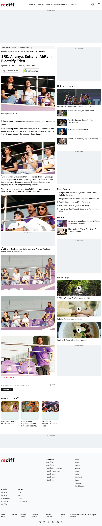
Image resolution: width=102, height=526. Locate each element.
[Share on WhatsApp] (40, 522)
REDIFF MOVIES (8, 66)
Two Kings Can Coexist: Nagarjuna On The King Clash (79, 210)
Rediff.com (79, 515)
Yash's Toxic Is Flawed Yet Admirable (74, 202)
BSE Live (4, 492)
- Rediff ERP (50, 480)
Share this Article (12, 71)
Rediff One (50, 465)
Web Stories (63, 277)
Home (31, 4)
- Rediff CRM (50, 477)
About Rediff (3, 515)
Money (48, 4)
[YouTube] (58, 522)
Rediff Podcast (80, 486)
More (72, 4)
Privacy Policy (23, 515)
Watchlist (4, 501)
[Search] (93, 5)
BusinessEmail (58, 4)
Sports (77, 471)
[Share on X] (44, 522)
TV (68, 4)
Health (20, 492)
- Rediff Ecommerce (53, 471)
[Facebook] (49, 522)
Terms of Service (35, 515)
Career (20, 498)
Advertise (15, 515)
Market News (5, 498)
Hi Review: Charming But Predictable (74, 205)
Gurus (65, 4)
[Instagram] (53, 522)
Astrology (78, 483)
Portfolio (4, 504)
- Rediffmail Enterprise (53, 468)
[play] (78, 288)
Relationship (22, 501)
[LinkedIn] (62, 522)
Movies (10, 51)
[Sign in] (99, 5)
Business (78, 465)
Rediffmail (49, 462)
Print (53, 385)
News (39, 4)
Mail (34, 4)
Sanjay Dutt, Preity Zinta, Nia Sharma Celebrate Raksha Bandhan (78, 194)
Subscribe (7, 389)
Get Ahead (78, 477)
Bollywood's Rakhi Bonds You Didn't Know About (79, 198)
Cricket (77, 474)
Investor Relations (49, 515)
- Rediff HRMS (51, 474)
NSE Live (4, 495)
